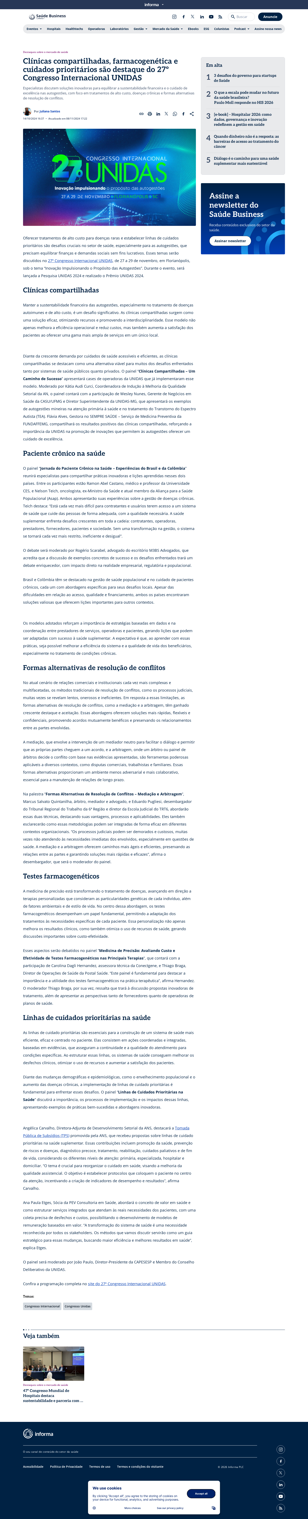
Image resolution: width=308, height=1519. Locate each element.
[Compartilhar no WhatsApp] (175, 114)
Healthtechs (74, 29)
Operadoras (96, 29)
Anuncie (270, 16)
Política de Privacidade (66, 1467)
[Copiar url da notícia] (141, 114)
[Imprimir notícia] (150, 114)
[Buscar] (233, 16)
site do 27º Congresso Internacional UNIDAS (127, 1283)
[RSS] (220, 17)
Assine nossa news (268, 29)
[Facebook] (183, 17)
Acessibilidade (33, 1467)
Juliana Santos (50, 111)
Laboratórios (119, 29)
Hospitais (54, 29)
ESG (206, 29)
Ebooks (193, 29)
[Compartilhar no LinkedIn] (158, 114)
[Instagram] (174, 17)
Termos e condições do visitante (140, 1467)
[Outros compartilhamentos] (192, 114)
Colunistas (221, 29)
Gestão (139, 29)
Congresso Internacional (42, 1306)
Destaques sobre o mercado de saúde (45, 52)
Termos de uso (99, 1467)
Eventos (32, 29)
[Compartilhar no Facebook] (183, 114)
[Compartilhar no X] (166, 114)
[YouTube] (211, 17)
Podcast (240, 29)
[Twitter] (193, 17)
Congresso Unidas (78, 1306)
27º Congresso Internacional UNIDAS (80, 260)
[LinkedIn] (202, 17)
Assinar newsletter (230, 241)
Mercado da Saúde (166, 29)
